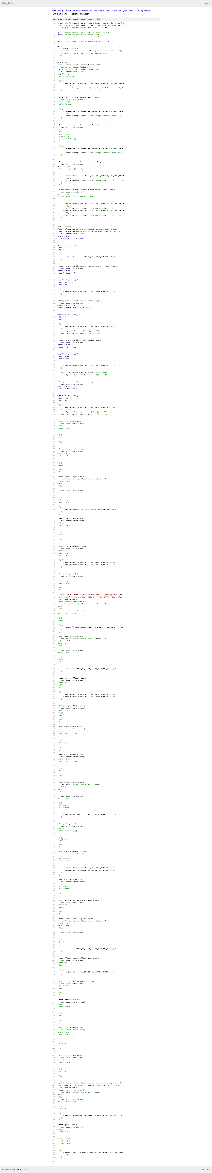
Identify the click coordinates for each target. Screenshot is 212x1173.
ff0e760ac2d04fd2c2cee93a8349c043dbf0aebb (87, 10)
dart (54, 10)
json (208, 1169)
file (97, 19)
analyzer (123, 10)
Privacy (19, 1169)
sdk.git (61, 10)
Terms (25, 1169)
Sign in (207, 3)
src (136, 10)
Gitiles (13, 1169)
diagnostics (144, 10)
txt (202, 1169)
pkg (115, 10)
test (131, 10)
